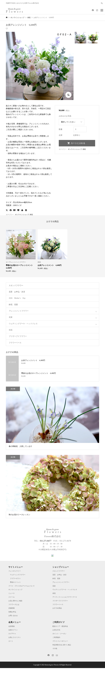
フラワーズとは (13, 604)
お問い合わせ (13, 615)
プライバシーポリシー (60, 641)
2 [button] (52, 440)
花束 (10, 317)
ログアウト (12, 634)
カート (10, 641)
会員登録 (11, 626)
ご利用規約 (56, 637)
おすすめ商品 (57, 608)
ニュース (11, 593)
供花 (31, 214)
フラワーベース (15, 343)
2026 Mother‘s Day (17, 298)
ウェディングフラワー (17, 575)
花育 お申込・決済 (17, 292)
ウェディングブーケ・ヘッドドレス (23, 324)
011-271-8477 (45, 541)
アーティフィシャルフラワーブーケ (64, 597)
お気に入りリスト (14, 637)
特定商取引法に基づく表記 (61, 645)
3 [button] (54, 440)
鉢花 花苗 (13, 305)
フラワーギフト (15, 578)
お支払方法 (56, 630)
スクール (11, 597)
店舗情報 (11, 608)
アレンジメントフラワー (19, 311)
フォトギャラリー (14, 571)
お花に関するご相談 (15, 601)
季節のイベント (15, 582)
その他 (54, 648)
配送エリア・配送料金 (60, 626)
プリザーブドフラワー (18, 336)
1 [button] (50, 440)
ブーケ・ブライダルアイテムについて (21, 586)
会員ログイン (13, 630)
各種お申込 (12, 612)
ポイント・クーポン (59, 634)
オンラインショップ (22, 214)
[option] (21, 250)
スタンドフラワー (16, 285)
